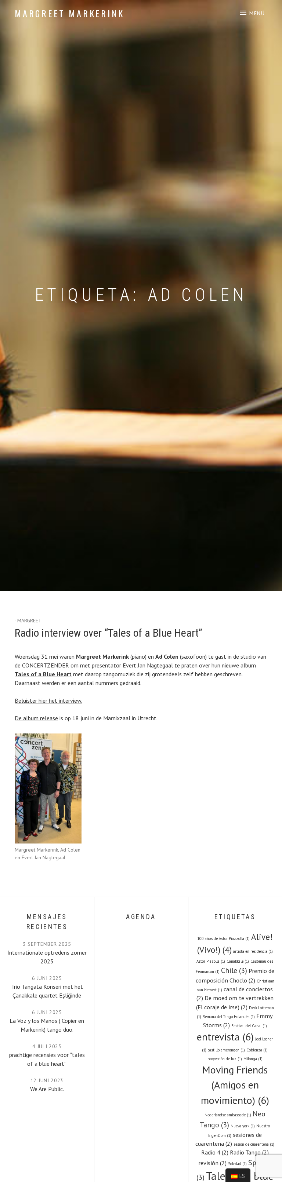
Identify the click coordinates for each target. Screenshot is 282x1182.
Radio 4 (214, 1152)
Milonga (253, 1058)
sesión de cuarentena (254, 1144)
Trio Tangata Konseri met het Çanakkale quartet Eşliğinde (47, 991)
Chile (234, 970)
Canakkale (238, 961)
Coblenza (257, 1050)
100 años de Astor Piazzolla (223, 938)
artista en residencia (253, 951)
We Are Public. (47, 1089)
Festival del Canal (249, 1025)
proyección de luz (224, 1058)
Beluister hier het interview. (48, 700)
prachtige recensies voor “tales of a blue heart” (47, 1059)
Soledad (237, 1163)
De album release (36, 718)
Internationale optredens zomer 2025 (47, 957)
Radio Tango (249, 1152)
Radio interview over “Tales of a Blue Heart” (108, 632)
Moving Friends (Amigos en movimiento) (235, 1085)
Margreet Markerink (69, 13)
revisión (212, 1163)
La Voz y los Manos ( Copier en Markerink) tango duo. (47, 1025)
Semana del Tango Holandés (229, 1016)
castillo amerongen (226, 1050)
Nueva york (243, 1125)
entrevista (225, 1036)
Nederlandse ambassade (228, 1114)
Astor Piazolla (210, 961)
